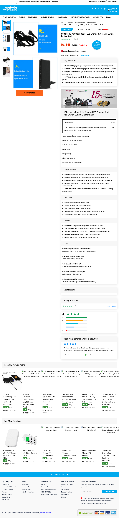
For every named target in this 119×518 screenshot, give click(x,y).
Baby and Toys (98, 17)
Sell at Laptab (65, 489)
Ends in (80, 29)
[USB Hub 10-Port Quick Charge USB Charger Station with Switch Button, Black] (12, 390)
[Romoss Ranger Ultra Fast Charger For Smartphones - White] (12, 446)
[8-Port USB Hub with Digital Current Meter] (32, 446)
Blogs (108, 17)
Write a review (111, 306)
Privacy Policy (26, 487)
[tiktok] (104, 9)
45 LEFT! (97, 45)
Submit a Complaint (28, 492)
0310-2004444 (100, 1)
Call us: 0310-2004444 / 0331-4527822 (49, 491)
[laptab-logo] (10, 8)
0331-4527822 (112, 1)
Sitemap (63, 497)
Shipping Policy (26, 489)
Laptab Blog (65, 494)
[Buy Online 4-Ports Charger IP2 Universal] (91, 446)
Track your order (66, 487)
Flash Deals (67, 29)
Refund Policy (26, 484)
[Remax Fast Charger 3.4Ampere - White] (71, 446)
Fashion (22, 17)
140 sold (100, 29)
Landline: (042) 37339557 (49, 494)
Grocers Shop (63, 17)
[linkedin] (95, 9)
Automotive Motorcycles (80, 17)
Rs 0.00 (114, 11)
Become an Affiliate (67, 484)
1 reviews (77, 39)
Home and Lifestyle (47, 17)
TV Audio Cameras (9, 17)
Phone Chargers (85, 55)
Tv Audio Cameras (7, 489)
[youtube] (101, 9)
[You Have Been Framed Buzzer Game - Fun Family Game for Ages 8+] (71, 390)
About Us (44, 484)
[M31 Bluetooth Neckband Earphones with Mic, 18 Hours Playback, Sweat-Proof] (32, 390)
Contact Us (44, 487)
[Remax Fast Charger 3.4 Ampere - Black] (51, 446)
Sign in (114, 9)
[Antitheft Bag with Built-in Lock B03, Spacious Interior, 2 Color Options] (91, 390)
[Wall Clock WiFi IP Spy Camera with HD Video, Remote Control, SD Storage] (51, 390)
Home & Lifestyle (7, 494)
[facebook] (92, 9)
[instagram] (98, 9)
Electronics (32, 17)
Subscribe (109, 491)
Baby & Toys (5, 499)
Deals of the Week (66, 492)
